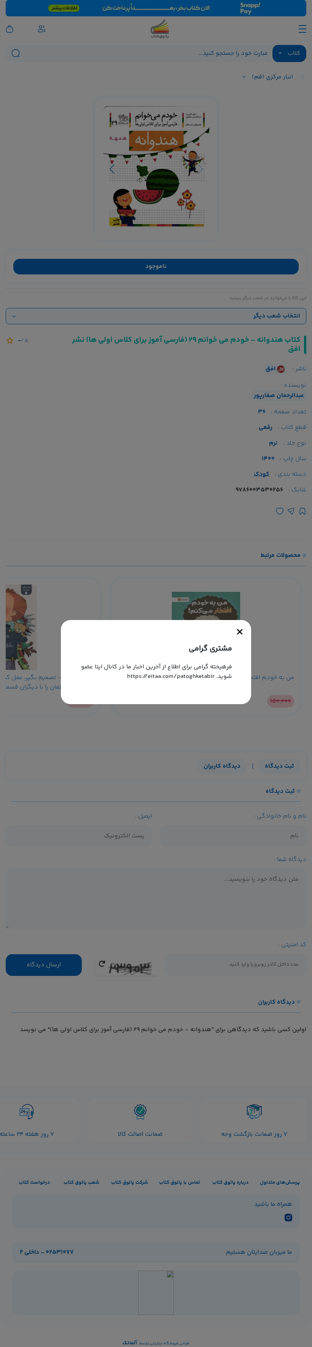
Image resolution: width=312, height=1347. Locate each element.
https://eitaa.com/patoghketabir (171, 676)
